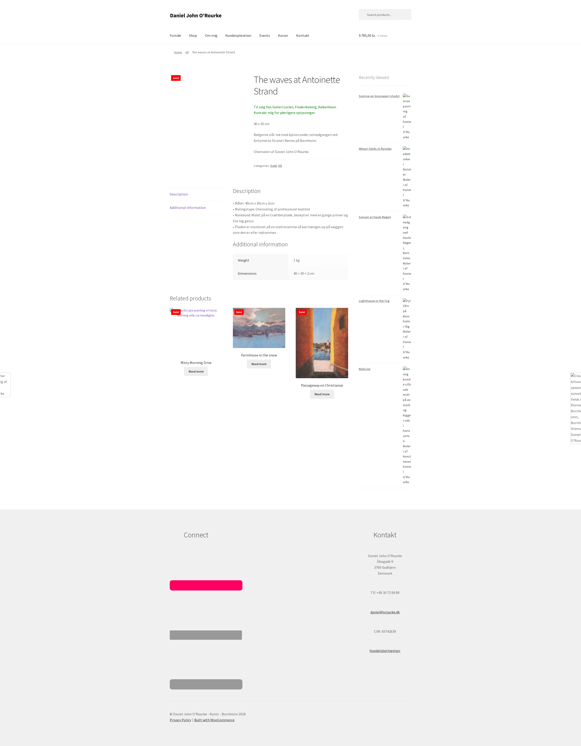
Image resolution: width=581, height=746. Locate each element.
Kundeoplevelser (238, 35)
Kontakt (302, 35)
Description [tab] (179, 194)
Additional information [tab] (188, 207)
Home (178, 52)
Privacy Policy (180, 720)
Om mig (211, 35)
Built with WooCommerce (214, 720)
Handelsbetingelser (384, 650)
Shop (193, 35)
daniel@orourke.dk (385, 612)
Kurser (283, 35)
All (187, 52)
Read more (196, 371)
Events (264, 35)
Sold (273, 166)
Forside (175, 35)
